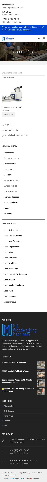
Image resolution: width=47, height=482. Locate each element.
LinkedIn (26, 479)
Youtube (36, 479)
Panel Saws (8, 416)
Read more (8, 115)
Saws (6, 426)
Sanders (7, 421)
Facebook (8, 479)
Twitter (17, 479)
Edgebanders (9, 406)
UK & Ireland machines (16, 135)
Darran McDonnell (9, 475)
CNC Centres (9, 411)
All (8, 125)
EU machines (12, 130)
